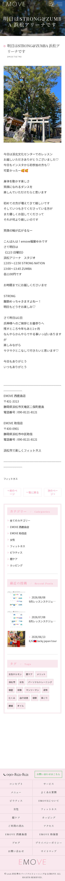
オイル (20, 705)
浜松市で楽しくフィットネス (22, 450)
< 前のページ (12, 492)
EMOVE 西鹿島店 (19, 527)
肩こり (44, 697)
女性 (12, 539)
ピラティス (16, 552)
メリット (41, 674)
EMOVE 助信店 (18, 533)
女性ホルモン (15, 674)
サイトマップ (49, 851)
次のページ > (53, 492)
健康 (34, 697)
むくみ (12, 697)
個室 (11, 690)
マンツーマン (32, 690)
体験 (19, 690)
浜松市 (12, 682)
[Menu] (59, 4)
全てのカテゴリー (20, 520)
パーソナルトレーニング (40, 682)
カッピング (16, 565)
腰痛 (11, 705)
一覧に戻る (32, 492)
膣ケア (14, 559)
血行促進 (24, 697)
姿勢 (45, 690)
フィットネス (11, 478)
